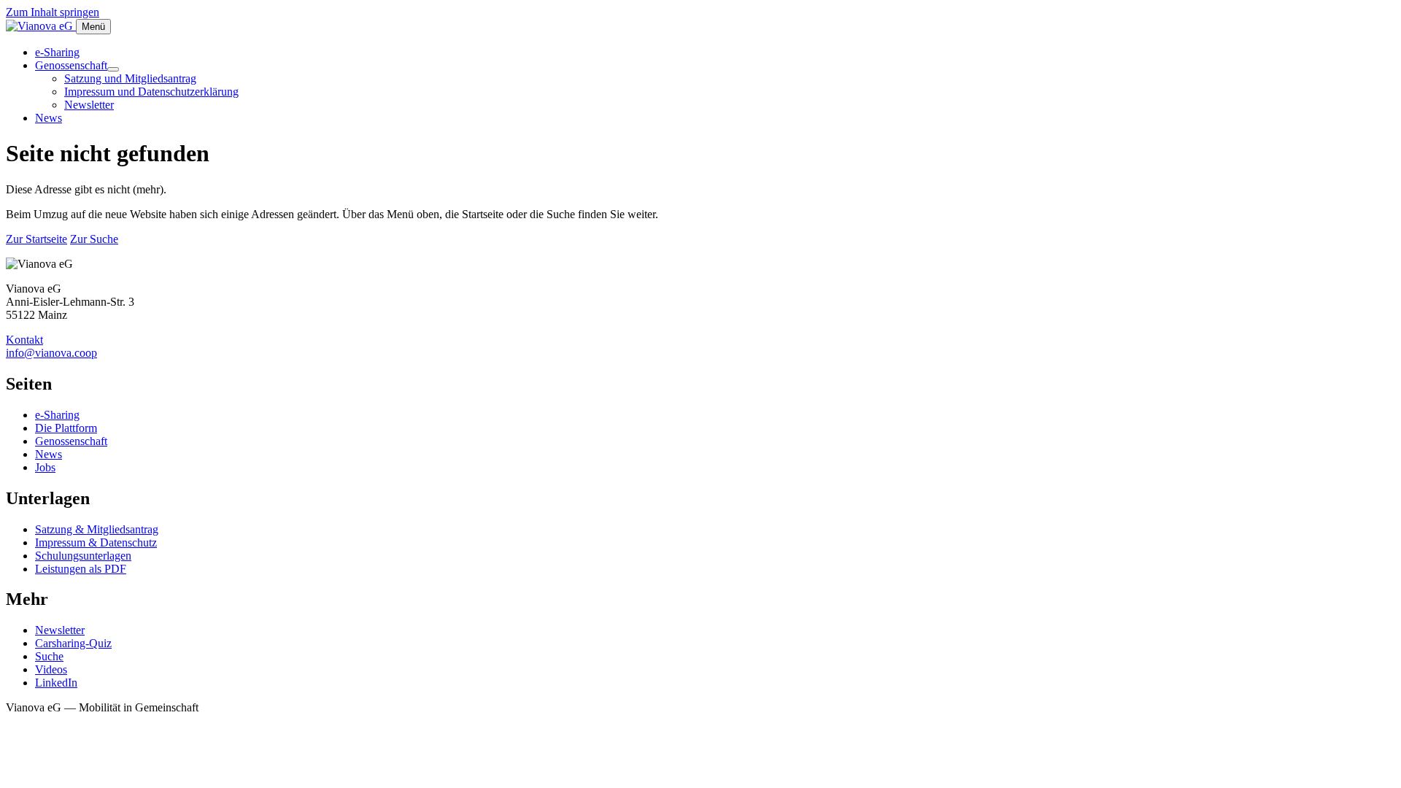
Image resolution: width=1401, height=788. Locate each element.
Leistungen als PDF (80, 569)
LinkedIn (56, 682)
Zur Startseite (36, 239)
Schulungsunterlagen (83, 555)
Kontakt (24, 339)
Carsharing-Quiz (73, 643)
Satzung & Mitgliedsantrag (96, 529)
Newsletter (89, 104)
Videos (51, 669)
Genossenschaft (71, 65)
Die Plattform (66, 428)
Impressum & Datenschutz (96, 542)
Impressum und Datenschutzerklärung (151, 91)
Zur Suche (94, 239)
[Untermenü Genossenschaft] (113, 69)
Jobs (45, 467)
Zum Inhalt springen (52, 12)
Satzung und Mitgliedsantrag (130, 78)
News (48, 118)
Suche (49, 656)
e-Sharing (57, 52)
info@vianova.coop (51, 353)
